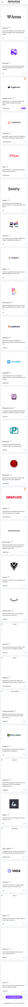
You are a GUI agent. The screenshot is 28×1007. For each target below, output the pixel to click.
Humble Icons (7, 611)
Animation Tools (6, 857)
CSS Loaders (7, 848)
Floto (4, 167)
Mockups (5, 450)
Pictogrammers (7, 408)
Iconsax (5, 577)
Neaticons (5, 338)
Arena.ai (5, 28)
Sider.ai (5, 915)
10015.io (5, 882)
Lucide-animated (8, 711)
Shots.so (5, 949)
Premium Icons (6, 108)
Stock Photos (6, 552)
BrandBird (5, 373)
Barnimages (6, 542)
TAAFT (4, 815)
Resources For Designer (18, 1003)
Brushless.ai (6, 302)
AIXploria (5, 746)
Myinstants (6, 475)
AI (3, 38)
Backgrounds (5, 383)
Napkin (4, 269)
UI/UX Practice (6, 175)
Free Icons (5, 348)
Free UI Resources (7, 141)
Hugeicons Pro (7, 98)
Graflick (5, 508)
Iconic (4, 982)
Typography (5, 790)
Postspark (5, 441)
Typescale (5, 780)
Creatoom (5, 133)
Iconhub (5, 644)
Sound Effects (6, 483)
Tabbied (5, 678)
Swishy (4, 200)
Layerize (5, 235)
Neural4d (5, 63)
